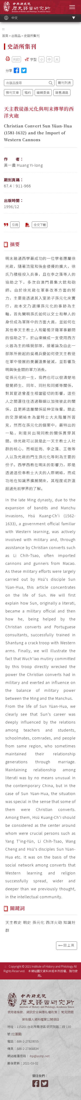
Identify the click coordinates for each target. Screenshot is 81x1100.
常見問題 (67, 1012)
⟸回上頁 (66, 945)
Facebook (36, 1083)
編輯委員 (43, 92)
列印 (16, 59)
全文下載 (40, 224)
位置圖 (16, 1034)
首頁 (5, 35)
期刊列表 (64, 82)
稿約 (28, 92)
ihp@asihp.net (40, 1056)
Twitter (45, 1083)
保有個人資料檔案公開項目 (40, 1019)
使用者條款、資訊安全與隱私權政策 (32, 1012)
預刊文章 (12, 92)
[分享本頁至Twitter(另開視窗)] (24, 70)
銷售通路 (62, 92)
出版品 (16, 35)
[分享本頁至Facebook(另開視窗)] (16, 70)
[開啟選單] (72, 7)
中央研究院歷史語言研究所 (26, 7)
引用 (15, 224)
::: (3, 29)
